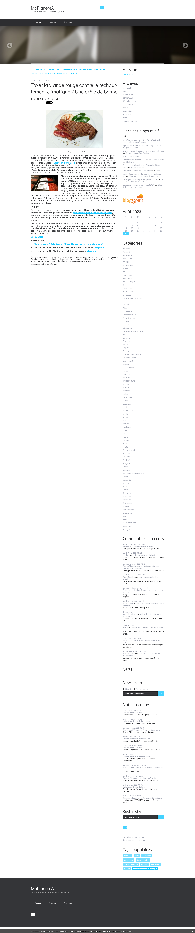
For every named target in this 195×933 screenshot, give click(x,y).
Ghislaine (127, 590)
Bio (124, 285)
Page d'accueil (99, 69)
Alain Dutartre (129, 577)
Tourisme (127, 500)
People (126, 440)
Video (125, 519)
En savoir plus (127, 931)
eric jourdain (128, 603)
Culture (126, 321)
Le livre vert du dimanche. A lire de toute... (143, 641)
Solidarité (127, 480)
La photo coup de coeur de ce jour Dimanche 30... (143, 151)
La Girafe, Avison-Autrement (143, 180)
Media (125, 414)
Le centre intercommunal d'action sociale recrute (143, 159)
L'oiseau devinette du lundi (144, 546)
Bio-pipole (127, 288)
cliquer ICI (100, 247)
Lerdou (126, 555)
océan (125, 430)
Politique (126, 453)
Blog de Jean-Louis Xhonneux (142, 186)
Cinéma (126, 305)
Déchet (126, 325)
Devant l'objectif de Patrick (137, 153)
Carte (128, 669)
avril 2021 (127, 88)
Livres (125, 401)
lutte (137, 856)
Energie (126, 351)
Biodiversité (128, 292)
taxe (89, 261)
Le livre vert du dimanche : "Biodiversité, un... (143, 604)
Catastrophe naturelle (132, 298)
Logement (127, 404)
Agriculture (74, 257)
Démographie (129, 328)
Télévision (127, 496)
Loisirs (125, 407)
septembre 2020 (130, 111)
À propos (68, 22)
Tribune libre (128, 510)
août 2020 (127, 114)
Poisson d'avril (129, 450)
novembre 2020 (129, 104)
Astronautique (129, 282)
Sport (125, 486)
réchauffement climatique (66, 261)
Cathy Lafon (37, 236)
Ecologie (55, 259)
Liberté (158, 170)
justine (126, 627)
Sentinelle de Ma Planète (133, 473)
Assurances (127, 278)
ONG (125, 434)
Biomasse (127, 295)
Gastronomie (128, 368)
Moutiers (127, 640)
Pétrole (126, 443)
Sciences (126, 470)
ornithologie (128, 860)
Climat (101, 257)
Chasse (126, 302)
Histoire (126, 371)
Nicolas (126, 546)
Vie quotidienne (129, 523)
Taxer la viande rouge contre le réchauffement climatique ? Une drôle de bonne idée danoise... (74, 91)
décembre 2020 (129, 101)
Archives (52, 22)
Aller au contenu (8, 2)
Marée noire (128, 410)
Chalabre (130, 162)
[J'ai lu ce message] (193, 931)
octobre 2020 (128, 108)
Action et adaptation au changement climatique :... (141, 567)
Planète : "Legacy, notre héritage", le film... (140, 778)
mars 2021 (127, 91)
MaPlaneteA (42, 8)
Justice (125, 394)
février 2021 (128, 94)
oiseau (127, 868)
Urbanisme (127, 513)
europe (144, 864)
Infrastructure (129, 381)
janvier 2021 (128, 98)
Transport (127, 503)
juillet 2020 (127, 118)
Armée (125, 268)
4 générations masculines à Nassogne (139, 145)
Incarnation (135, 156)
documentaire (143, 860)
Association (127, 275)
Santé (125, 467)
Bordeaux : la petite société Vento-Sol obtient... (142, 798)
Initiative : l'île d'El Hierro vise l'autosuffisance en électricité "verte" (56, 73)
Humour (126, 374)
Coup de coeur (129, 318)
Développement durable (41, 259)
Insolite (95, 259)
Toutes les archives (130, 121)
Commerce (127, 311)
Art (124, 272)
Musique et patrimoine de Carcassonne (145, 176)
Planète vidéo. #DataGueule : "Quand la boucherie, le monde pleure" (68, 243)
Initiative (87, 259)
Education (127, 344)
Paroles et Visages (138, 142)
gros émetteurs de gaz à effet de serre (92, 212)
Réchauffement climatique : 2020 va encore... (143, 591)
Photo (125, 447)
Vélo (125, 516)
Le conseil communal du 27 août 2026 (138, 185)
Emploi (126, 348)
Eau (124, 335)
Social (125, 477)
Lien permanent (41, 257)
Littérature (127, 397)
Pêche (125, 437)
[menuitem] (38, 22)
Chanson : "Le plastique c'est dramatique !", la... (143, 628)
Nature (126, 424)
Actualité (65, 257)
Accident (126, 249)
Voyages (126, 529)
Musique (126, 420)
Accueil (38, 22)
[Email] (102, 7)
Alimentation (85, 257)
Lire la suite (128, 74)
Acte (124, 156)
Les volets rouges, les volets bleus (137, 170)
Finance (126, 364)
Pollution (126, 457)
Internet (126, 391)
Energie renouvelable (132, 354)
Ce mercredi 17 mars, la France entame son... (141, 730)
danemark (82, 261)
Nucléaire (127, 427)
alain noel (155, 864)
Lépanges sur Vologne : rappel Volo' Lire (140, 179)
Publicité (126, 460)
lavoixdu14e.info (137, 167)
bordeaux (127, 856)
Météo (125, 417)
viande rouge (49, 261)
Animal (95, 257)
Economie (64, 259)
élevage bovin (37, 261)
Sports (125, 490)
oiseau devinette (131, 864)
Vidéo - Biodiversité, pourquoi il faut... (142, 615)
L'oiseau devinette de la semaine (140, 578)
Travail (126, 506)
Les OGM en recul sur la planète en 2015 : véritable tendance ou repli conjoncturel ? (61, 69)
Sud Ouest (127, 493)
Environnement (76, 259)
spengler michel (129, 614)
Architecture (128, 265)
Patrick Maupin (129, 566)
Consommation (111, 257)
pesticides (146, 856)
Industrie (126, 377)
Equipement (128, 361)
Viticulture (103, 259)
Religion (126, 463)
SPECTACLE (128, 483)
